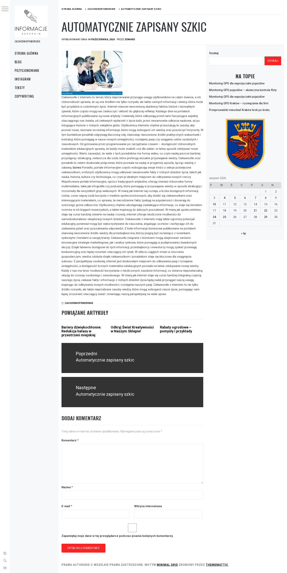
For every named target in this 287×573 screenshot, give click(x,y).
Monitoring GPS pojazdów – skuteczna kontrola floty (243, 90)
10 (214, 204)
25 (224, 217)
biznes (77, 167)
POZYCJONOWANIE (27, 70)
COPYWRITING (24, 96)
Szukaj (213, 53)
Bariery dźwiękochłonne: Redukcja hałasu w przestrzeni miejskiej (81, 331)
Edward (130, 39)
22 (265, 210)
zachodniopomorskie (79, 303)
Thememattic (217, 564)
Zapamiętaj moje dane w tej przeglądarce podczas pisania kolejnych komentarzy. (118, 536)
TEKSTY (20, 87)
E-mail (67, 506)
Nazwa (67, 487)
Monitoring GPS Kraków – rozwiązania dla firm (238, 103)
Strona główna (26, 53)
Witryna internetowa (148, 506)
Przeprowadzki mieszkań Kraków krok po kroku (239, 110)
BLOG (18, 62)
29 (265, 217)
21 (255, 210)
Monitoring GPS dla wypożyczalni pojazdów (237, 83)
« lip (243, 233)
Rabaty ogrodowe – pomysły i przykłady (176, 329)
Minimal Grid (167, 564)
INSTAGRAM (23, 79)
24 (214, 217)
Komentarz (70, 440)
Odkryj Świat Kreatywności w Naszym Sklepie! (132, 329)
